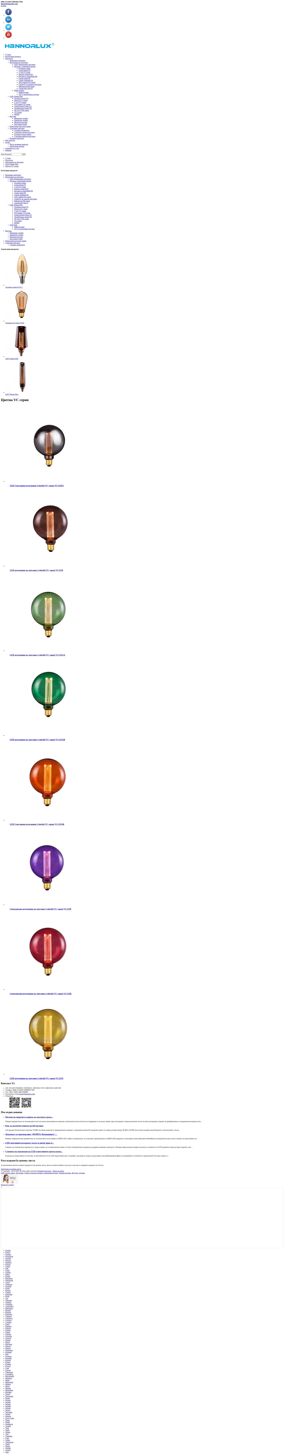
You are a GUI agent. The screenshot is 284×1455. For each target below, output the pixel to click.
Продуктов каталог (17, 146)
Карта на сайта (58, 1171)
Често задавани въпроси (19, 144)
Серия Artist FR (24, 78)
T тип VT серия (20, 102)
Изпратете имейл (7, 1185)
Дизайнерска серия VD (23, 108)
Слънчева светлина (17, 128)
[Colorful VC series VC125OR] (48, 820)
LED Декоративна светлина (24, 64)
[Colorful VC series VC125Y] (48, 1074)
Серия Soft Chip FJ (26, 88)
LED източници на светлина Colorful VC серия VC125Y (36, 1078)
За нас (7, 142)
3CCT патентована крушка (29, 94)
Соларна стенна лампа (22, 134)
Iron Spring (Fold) (20, 124)
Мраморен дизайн (21, 118)
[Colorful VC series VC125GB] (48, 735)
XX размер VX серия (22, 104)
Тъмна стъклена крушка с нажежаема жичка (41, 1173)
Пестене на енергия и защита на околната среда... (29, 1117)
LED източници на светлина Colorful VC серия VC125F (36, 570)
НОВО (16, 114)
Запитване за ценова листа (11, 1169)
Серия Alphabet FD (26, 80)
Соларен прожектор (21, 130)
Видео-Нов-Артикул (13, 56)
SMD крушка (19, 90)
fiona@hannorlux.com (9, 4)
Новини (8, 150)
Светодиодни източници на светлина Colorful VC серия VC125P (40, 909)
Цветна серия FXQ (26, 74)
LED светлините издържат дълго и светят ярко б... (29, 1143)
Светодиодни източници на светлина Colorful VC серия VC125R (40, 993)
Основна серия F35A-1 (14, 287)
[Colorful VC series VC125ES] (48, 481)
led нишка (19, 1173)
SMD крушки (24, 92)
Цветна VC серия (20, 100)
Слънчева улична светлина (24, 132)
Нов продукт (10, 140)
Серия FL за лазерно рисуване (30, 84)
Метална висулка (20, 122)
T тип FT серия (24, 72)
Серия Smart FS (24, 70)
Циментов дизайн (21, 120)
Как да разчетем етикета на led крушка (24, 1126)
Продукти (9, 58)
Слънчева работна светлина (24, 136)
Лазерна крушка (65, 1173)
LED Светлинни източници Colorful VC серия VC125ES (37, 485)
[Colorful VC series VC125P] (48, 905)
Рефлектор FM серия (26, 86)
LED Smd (13, 225)
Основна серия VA (21, 98)
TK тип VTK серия (21, 110)
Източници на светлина (19, 62)
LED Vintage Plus (16, 96)
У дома (8, 54)
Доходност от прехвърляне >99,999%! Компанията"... (31, 1134)
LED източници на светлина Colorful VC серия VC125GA (37, 655)
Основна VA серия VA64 (14, 323)
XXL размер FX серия (27, 82)
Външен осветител (17, 138)
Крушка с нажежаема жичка (25, 66)
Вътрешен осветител (17, 60)
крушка (82, 1173)
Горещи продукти (44, 1171)
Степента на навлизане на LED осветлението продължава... (34, 1151)
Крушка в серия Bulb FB (28, 76)
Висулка (13, 116)
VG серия (18, 112)
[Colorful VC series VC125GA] (48, 651)
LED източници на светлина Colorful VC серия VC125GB (37, 739)
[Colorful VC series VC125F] (48, 566)
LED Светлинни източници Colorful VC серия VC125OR (37, 824)
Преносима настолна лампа (20, 126)
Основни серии (24, 68)
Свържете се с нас (12, 148)
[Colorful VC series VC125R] (48, 989)
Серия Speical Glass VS (23, 106)
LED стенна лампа (8, 1173)
